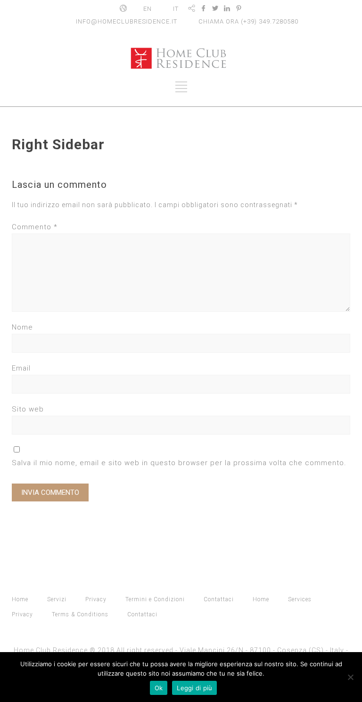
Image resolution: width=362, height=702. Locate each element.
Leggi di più (194, 688)
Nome (22, 327)
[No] (350, 677)
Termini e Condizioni (155, 599)
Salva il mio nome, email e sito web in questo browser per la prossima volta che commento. (179, 463)
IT (176, 8)
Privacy (96, 599)
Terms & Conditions (80, 614)
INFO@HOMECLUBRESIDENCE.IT (126, 21)
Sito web (28, 409)
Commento (35, 227)
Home (20, 599)
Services (300, 599)
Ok (159, 688)
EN (147, 8)
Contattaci (219, 599)
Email (21, 368)
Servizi (56, 599)
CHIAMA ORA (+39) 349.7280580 (248, 21)
